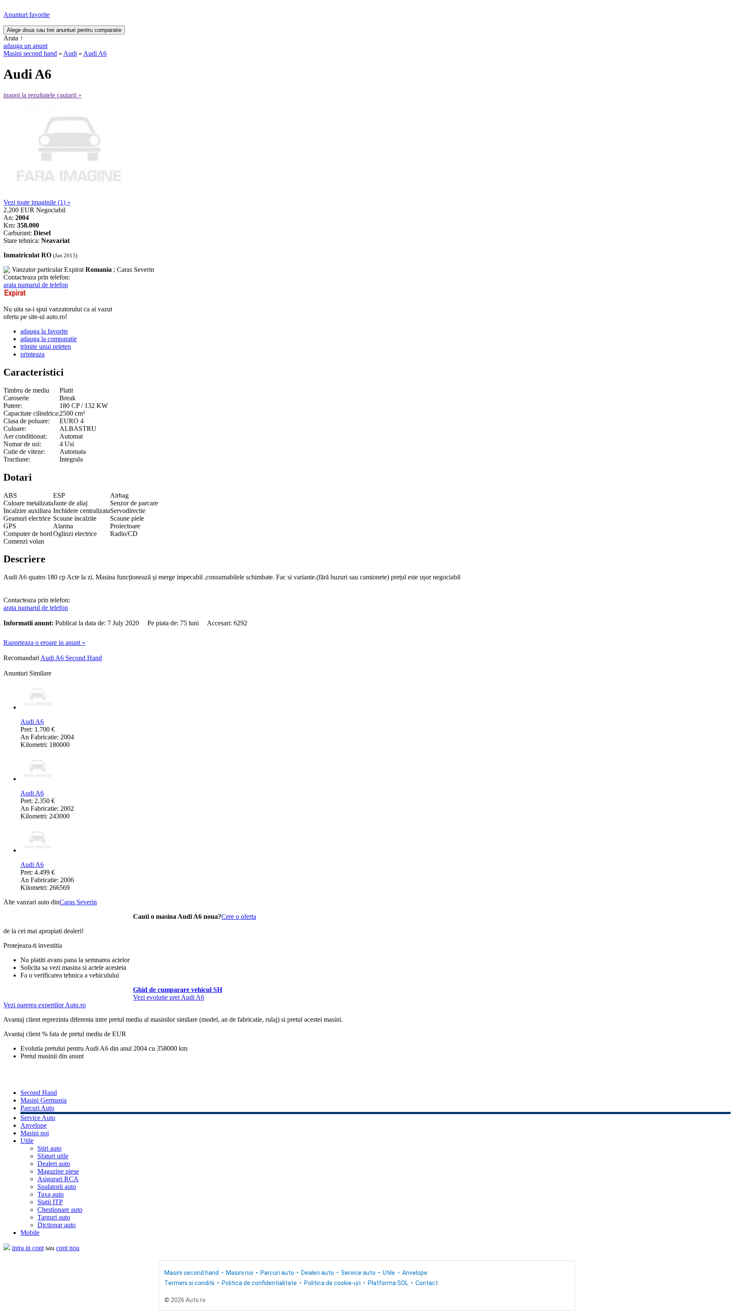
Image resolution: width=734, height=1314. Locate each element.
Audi (70, 53)
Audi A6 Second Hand (71, 657)
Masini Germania (43, 1100)
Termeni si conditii (189, 1283)
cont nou (67, 1247)
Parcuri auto (277, 1272)
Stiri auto (49, 1148)
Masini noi (34, 1133)
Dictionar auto (56, 1224)
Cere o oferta (238, 916)
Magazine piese (58, 1171)
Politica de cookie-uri (332, 1283)
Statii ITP (50, 1202)
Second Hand (38, 1092)
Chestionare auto (59, 1209)
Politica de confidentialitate (259, 1283)
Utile (27, 1140)
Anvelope (33, 1125)
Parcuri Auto (37, 1108)
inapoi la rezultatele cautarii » (42, 95)
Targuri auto (53, 1217)
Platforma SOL (388, 1283)
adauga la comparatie (48, 338)
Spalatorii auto (56, 1186)
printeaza (32, 354)
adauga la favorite (44, 331)
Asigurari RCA (58, 1179)
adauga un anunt (25, 45)
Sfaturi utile (52, 1156)
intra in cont (28, 1247)
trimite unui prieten (45, 346)
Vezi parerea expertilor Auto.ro (44, 1005)
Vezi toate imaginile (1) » (37, 202)
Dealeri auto (53, 1163)
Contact (426, 1283)
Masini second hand (30, 53)
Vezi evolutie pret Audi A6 (168, 997)
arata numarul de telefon (35, 284)
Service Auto (37, 1117)
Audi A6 (95, 53)
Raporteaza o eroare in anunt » (44, 642)
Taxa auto (50, 1194)
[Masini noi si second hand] (6, 1247)
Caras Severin (78, 902)
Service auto (358, 1272)
